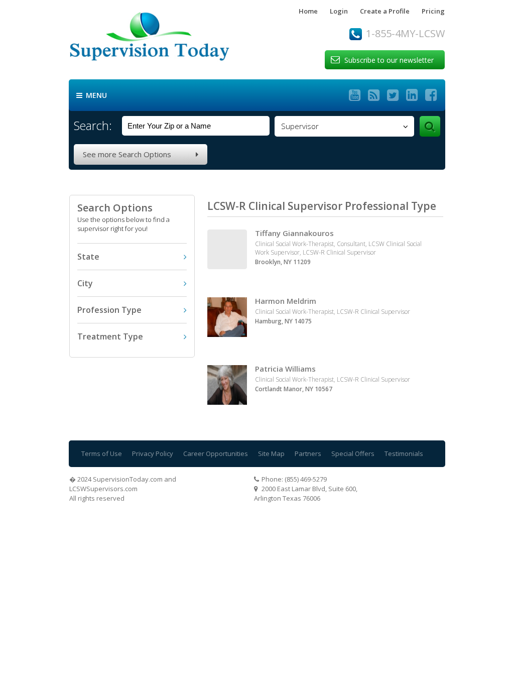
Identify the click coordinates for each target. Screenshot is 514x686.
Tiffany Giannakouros (294, 233)
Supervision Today (169, 39)
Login (339, 11)
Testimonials (403, 453)
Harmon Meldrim (285, 301)
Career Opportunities (215, 453)
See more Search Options (140, 154)
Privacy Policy (152, 453)
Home (308, 11)
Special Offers (352, 453)
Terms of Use (101, 453)
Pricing (433, 11)
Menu (91, 95)
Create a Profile (385, 11)
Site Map (271, 453)
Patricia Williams (285, 369)
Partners (308, 453)
